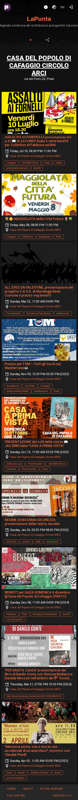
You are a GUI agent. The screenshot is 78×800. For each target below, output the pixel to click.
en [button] (63, 7)
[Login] (71, 7)
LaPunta (39, 18)
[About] (46, 7)
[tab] (30, 40)
